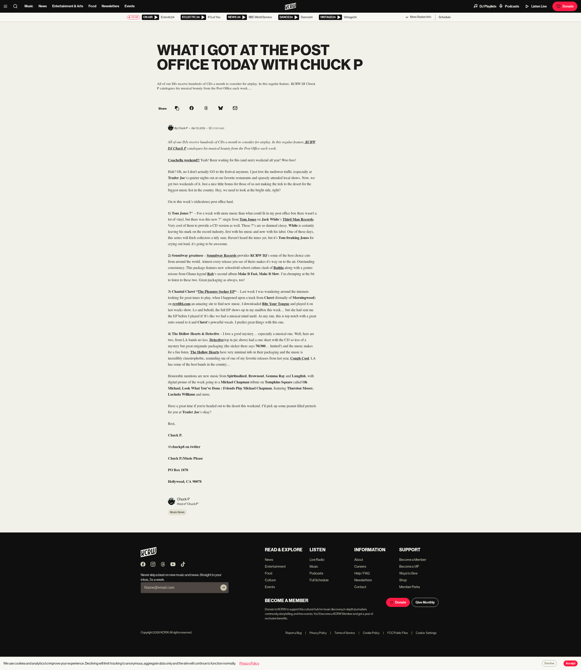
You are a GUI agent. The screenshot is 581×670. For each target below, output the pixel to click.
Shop (403, 580)
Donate (568, 6)
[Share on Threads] (206, 108)
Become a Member (412, 560)
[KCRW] (148, 556)
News (43, 6)
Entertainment (275, 566)
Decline (549, 663)
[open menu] (7, 6)
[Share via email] (235, 108)
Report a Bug (294, 633)
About (358, 560)
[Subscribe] (223, 587)
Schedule (445, 17)
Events (130, 6)
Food (92, 6)
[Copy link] (177, 108)
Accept (570, 663)
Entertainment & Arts (67, 6)
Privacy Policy (316, 633)
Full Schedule (319, 580)
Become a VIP (409, 566)
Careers (360, 566)
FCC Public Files (395, 633)
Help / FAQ (362, 573)
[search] (17, 6)
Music (29, 6)
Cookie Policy (369, 633)
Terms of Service (342, 633)
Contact (360, 587)
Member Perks (409, 587)
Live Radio (317, 560)
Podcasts (512, 6)
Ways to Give (408, 573)
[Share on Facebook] (191, 108)
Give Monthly (425, 602)
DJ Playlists (488, 6)
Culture (270, 580)
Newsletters (110, 6)
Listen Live (539, 6)
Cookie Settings (426, 633)
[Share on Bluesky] (220, 108)
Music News (177, 512)
